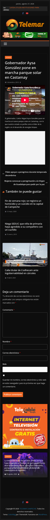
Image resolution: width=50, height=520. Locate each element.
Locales (8, 57)
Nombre (7, 341)
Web (5, 364)
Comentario (9, 310)
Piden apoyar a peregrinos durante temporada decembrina (26, 174)
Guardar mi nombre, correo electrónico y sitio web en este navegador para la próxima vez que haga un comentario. (24, 383)
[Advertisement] (25, 148)
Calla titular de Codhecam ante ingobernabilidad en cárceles (21, 272)
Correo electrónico (12, 353)
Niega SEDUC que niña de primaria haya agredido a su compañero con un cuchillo (24, 226)
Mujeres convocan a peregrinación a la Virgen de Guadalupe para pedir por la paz (24, 183)
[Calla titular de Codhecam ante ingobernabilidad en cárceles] (25, 244)
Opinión (29, 464)
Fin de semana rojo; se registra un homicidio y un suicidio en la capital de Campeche (24, 203)
